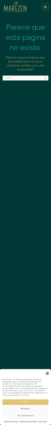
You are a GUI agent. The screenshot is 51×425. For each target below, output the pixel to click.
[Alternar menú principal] (45, 7)
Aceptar (25, 402)
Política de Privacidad (28, 421)
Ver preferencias (26, 416)
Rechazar (25, 409)
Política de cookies (11, 421)
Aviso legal (42, 421)
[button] (47, 373)
